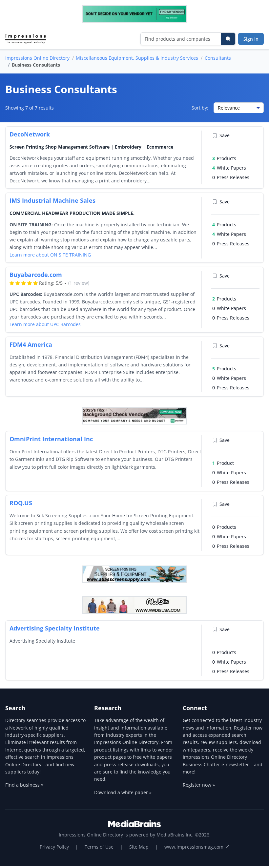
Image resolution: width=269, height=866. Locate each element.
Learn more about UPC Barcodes (45, 324)
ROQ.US (21, 503)
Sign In (251, 39)
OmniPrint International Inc (51, 439)
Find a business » (24, 785)
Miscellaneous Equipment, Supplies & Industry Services (137, 58)
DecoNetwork (30, 134)
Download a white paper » (123, 792)
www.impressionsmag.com (194, 847)
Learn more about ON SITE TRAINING (50, 255)
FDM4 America (31, 344)
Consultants (218, 58)
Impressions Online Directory (37, 58)
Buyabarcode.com (36, 274)
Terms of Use (99, 847)
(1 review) (78, 283)
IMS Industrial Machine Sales (52, 200)
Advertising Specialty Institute (55, 628)
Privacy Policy (54, 847)
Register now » (199, 785)
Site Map (139, 847)
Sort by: (200, 108)
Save (224, 135)
